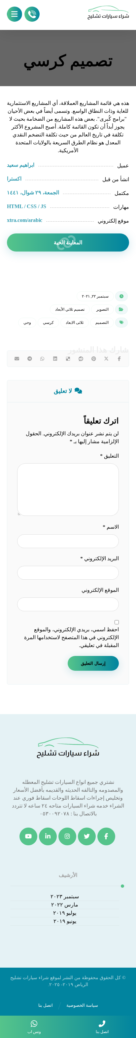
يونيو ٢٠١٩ (64, 921)
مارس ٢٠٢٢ (64, 904)
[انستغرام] (67, 836)
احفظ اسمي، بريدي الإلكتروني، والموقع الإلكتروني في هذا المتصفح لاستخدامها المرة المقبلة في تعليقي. (71, 637)
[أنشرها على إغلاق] (106, 358)
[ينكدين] (48, 836)
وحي (27, 322)
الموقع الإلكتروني (100, 590)
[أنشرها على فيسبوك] (119, 358)
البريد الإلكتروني (99, 558)
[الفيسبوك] (106, 836)
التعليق (109, 456)
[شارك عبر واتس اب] (42, 358)
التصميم (102, 322)
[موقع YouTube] (28, 836)
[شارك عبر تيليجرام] (29, 358)
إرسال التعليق (93, 663)
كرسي (48, 322)
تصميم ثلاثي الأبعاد (70, 309)
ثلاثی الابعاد (75, 322)
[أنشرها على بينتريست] (93, 358)
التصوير (102, 309)
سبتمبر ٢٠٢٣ (65, 896)
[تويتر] (87, 836)
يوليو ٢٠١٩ (64, 913)
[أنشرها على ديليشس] (68, 358)
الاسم (111, 527)
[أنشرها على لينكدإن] (55, 358)
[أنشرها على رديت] (80, 358)
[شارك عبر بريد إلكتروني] (17, 358)
